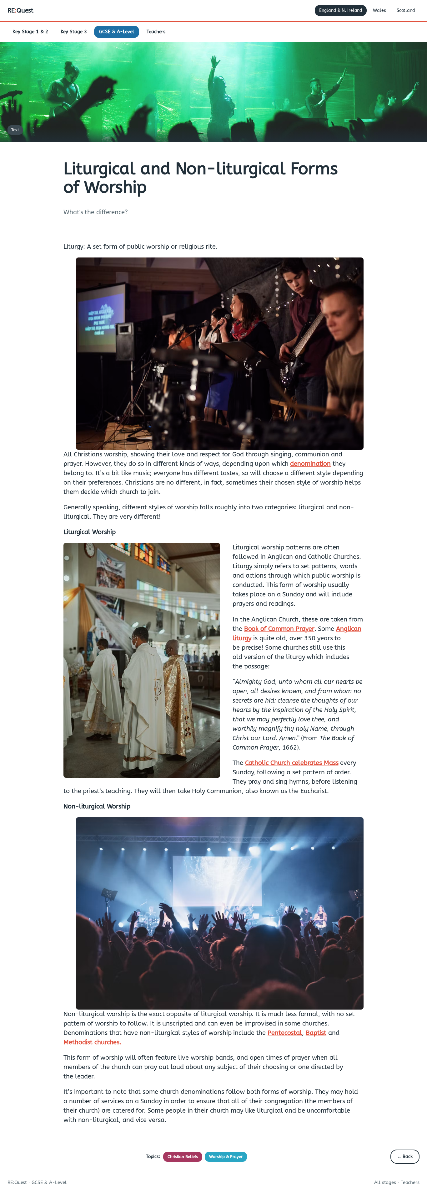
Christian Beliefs (183, 1156)
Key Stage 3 (74, 31)
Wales (379, 10)
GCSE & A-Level (116, 31)
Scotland (406, 10)
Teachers (156, 31)
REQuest (20, 10)
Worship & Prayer (225, 1156)
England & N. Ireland (340, 10)
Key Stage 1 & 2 (30, 31)
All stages (385, 1182)
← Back (405, 1156)
